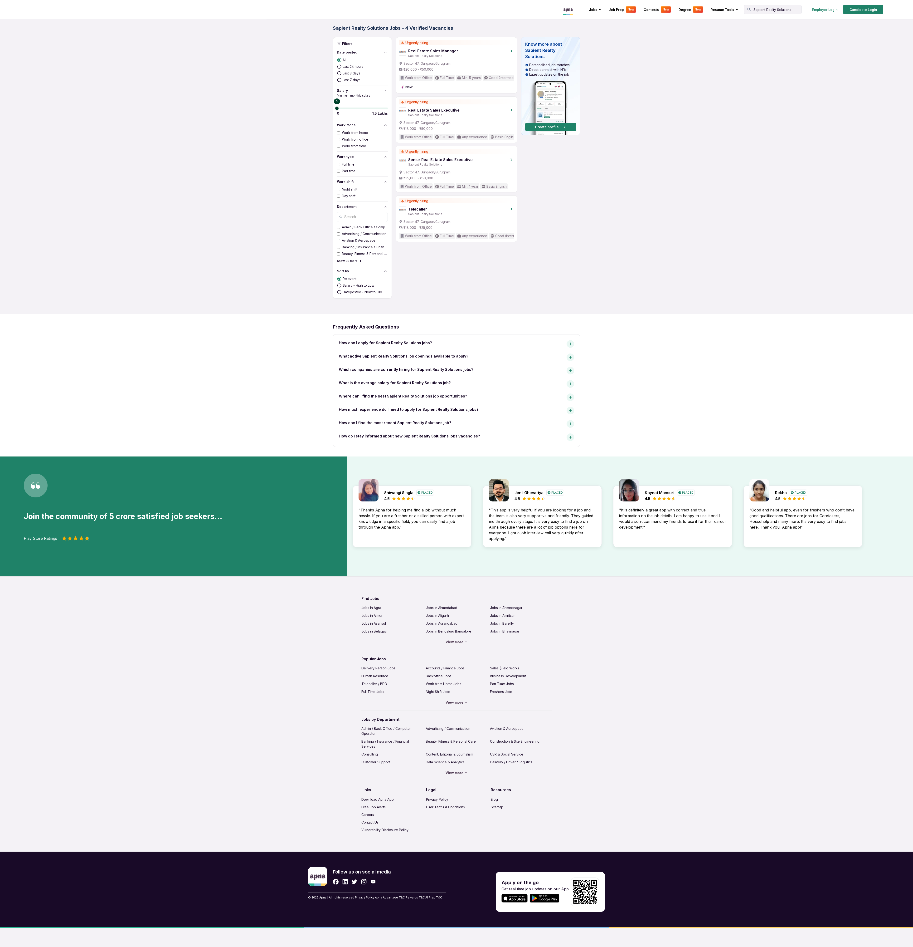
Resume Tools (722, 10)
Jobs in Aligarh (437, 615)
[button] (550, 86)
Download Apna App (377, 799)
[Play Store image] (546, 898)
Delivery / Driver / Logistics (511, 762)
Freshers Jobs (501, 692)
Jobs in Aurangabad (441, 623)
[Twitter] (354, 881)
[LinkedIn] (345, 881)
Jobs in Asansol (373, 623)
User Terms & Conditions (445, 807)
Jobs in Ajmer (372, 615)
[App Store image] (514, 898)
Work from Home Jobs (443, 684)
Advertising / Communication (448, 728)
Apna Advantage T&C (390, 897)
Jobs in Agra (371, 608)
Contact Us (370, 822)
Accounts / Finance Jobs (445, 668)
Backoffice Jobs (439, 676)
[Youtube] (372, 881)
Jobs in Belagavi (374, 631)
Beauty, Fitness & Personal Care (451, 741)
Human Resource (374, 676)
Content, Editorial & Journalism (449, 754)
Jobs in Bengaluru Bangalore (448, 631)
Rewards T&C (415, 897)
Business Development (508, 676)
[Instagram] (364, 881)
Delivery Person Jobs (378, 668)
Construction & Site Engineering (514, 741)
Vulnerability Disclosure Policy (384, 830)
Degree (690, 10)
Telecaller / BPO (374, 684)
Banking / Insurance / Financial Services (385, 743)
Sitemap (497, 807)
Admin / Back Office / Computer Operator (386, 731)
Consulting (369, 754)
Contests (656, 10)
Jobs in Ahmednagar (506, 608)
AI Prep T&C (433, 897)
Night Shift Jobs (438, 692)
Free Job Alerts (373, 807)
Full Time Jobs (372, 692)
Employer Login (825, 10)
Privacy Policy (437, 799)
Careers (367, 815)
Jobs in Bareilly (502, 623)
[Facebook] (336, 882)
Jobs (593, 10)
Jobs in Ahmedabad (441, 608)
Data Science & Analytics (445, 762)
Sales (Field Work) (504, 668)
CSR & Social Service (506, 754)
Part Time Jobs (502, 684)
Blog (494, 799)
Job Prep (621, 10)
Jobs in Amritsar (502, 615)
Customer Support (375, 762)
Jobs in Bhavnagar (504, 631)
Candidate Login (863, 10)
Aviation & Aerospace (507, 728)
